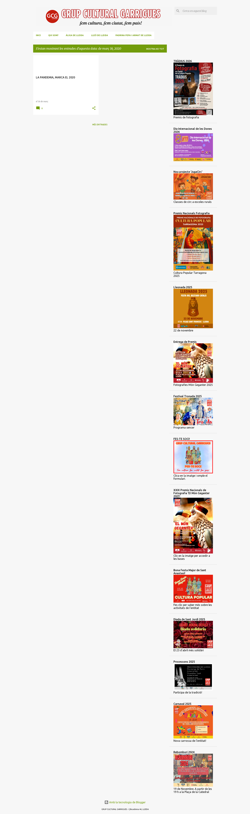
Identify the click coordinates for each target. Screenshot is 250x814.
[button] (94, 108)
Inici (38, 35)
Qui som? (53, 35)
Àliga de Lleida (75, 35)
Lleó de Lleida (99, 35)
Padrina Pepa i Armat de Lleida (133, 35)
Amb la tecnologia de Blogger (127, 802)
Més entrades (99, 124)
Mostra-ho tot (155, 49)
